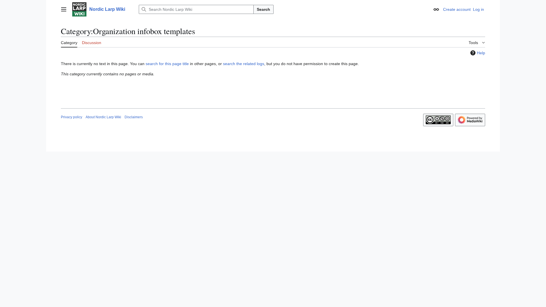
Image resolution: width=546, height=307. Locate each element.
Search (263, 9)
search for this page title (167, 63)
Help (481, 53)
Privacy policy (71, 117)
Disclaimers (134, 117)
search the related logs (243, 63)
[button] (63, 9)
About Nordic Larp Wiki (103, 117)
